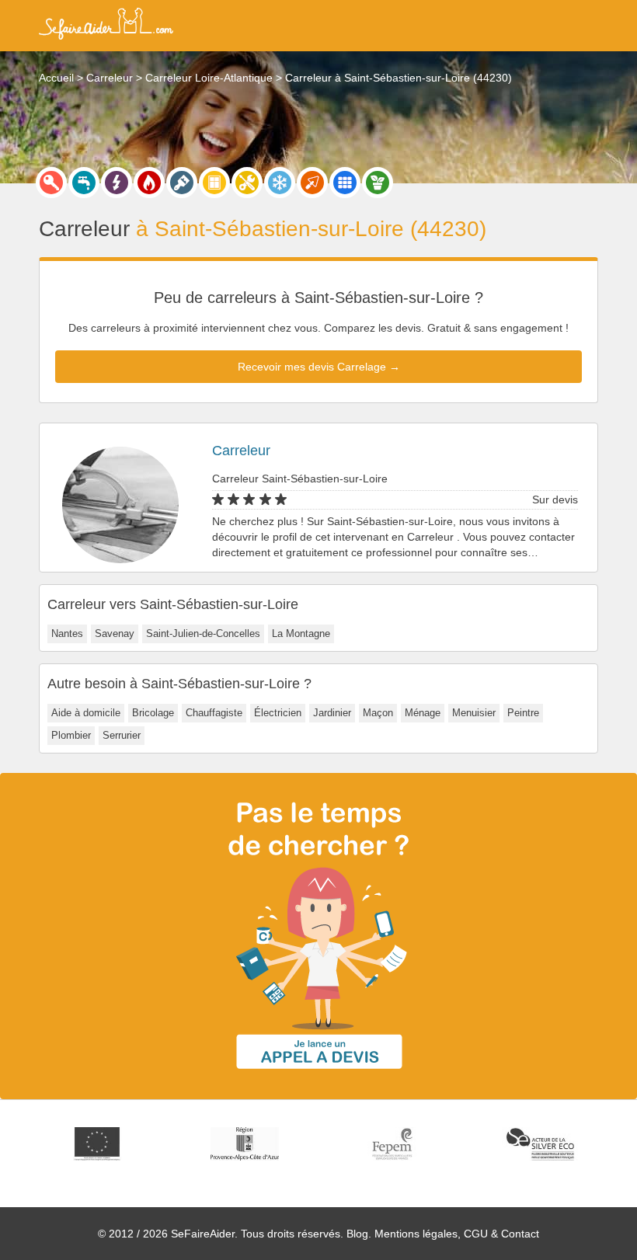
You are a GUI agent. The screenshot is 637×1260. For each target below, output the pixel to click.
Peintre (523, 713)
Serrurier (122, 735)
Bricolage (153, 713)
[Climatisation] (279, 182)
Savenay (114, 633)
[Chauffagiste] (149, 182)
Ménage (422, 713)
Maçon (378, 713)
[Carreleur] (344, 182)
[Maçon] (312, 182)
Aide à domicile (85, 713)
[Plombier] (83, 182)
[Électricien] (116, 182)
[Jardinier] (377, 182)
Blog (357, 1233)
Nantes (67, 633)
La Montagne (301, 633)
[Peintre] (181, 182)
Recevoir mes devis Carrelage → (319, 366)
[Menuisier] (214, 182)
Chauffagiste (214, 713)
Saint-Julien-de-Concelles (203, 633)
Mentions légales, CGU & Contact (456, 1233)
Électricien (277, 713)
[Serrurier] (51, 182)
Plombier (71, 735)
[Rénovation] (247, 182)
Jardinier (332, 713)
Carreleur (241, 450)
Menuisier (474, 713)
